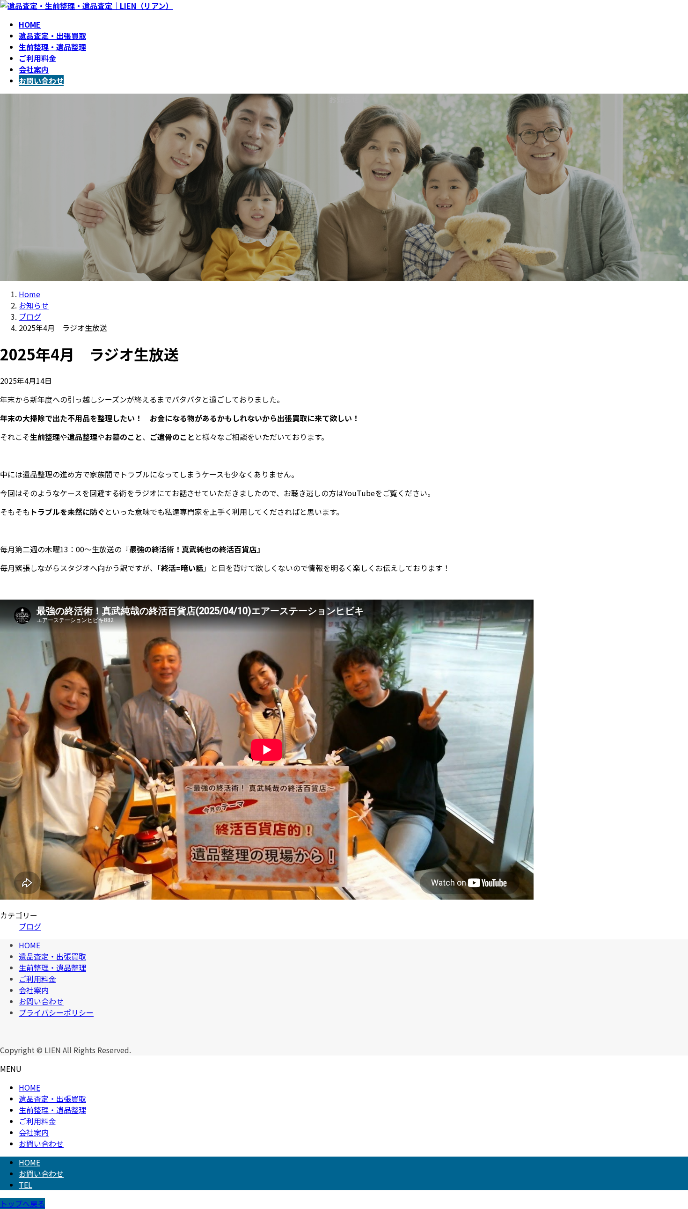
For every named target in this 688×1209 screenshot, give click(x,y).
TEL (25, 1184)
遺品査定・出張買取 (52, 956)
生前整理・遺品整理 (52, 967)
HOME (29, 945)
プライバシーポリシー (56, 1012)
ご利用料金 (37, 978)
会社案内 (34, 990)
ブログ (30, 926)
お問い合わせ (41, 1001)
